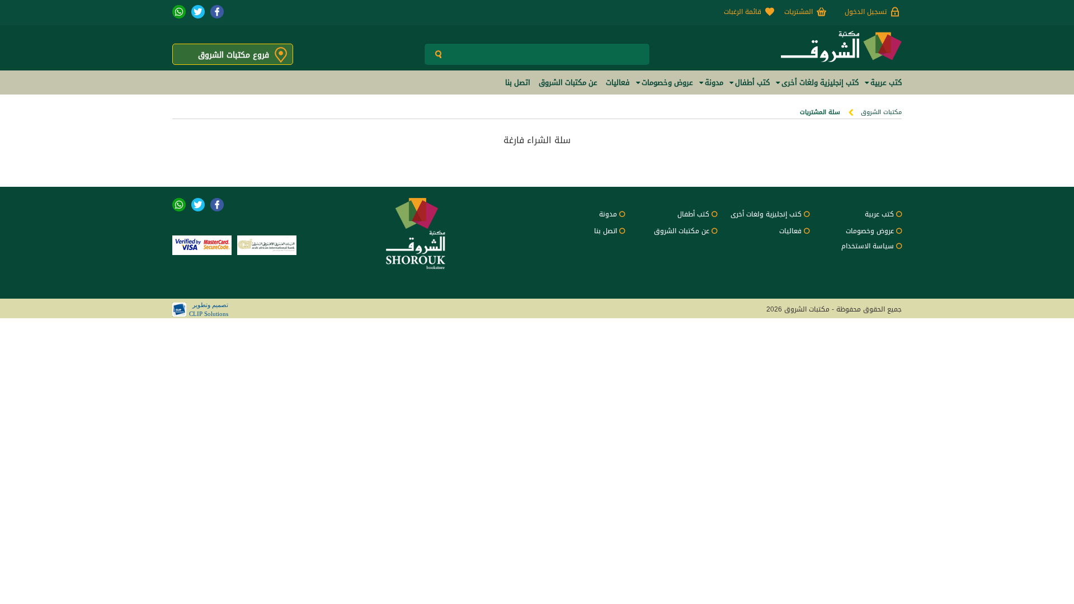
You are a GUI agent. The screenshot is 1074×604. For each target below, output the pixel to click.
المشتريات (798, 12)
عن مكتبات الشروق (681, 231)
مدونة (608, 214)
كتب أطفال (693, 214)
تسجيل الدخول (866, 12)
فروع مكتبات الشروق (233, 55)
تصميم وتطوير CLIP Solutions (208, 309)
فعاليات (790, 231)
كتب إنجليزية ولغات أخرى (766, 214)
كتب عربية (879, 214)
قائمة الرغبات (742, 12)
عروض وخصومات (870, 231)
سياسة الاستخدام (867, 246)
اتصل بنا (605, 231)
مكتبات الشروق (881, 112)
